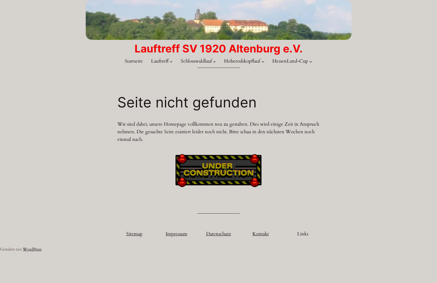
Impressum (176, 234)
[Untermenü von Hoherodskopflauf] (263, 61)
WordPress (32, 249)
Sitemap (134, 234)
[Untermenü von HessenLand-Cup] (310, 61)
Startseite (134, 61)
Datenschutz (218, 234)
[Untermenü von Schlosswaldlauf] (214, 61)
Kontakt (260, 234)
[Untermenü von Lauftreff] (171, 61)
